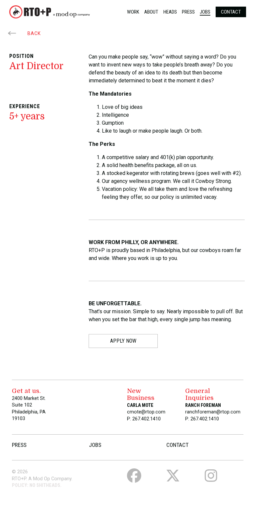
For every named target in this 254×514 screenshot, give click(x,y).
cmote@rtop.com (146, 412)
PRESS (19, 445)
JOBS (95, 445)
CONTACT (177, 445)
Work (133, 12)
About (151, 12)
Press (188, 12)
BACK (33, 33)
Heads (170, 12)
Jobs (205, 12)
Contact (231, 12)
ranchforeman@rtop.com (212, 412)
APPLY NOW (123, 341)
